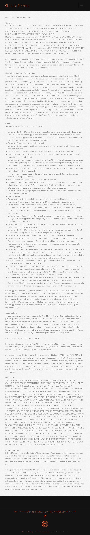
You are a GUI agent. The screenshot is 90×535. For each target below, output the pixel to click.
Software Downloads (52, 511)
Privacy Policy (27, 532)
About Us (51, 512)
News (21, 511)
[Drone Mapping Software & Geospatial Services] (17, 5)
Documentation (69, 511)
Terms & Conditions (42, 532)
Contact (60, 512)
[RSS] (45, 516)
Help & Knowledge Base (36, 512)
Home (16, 511)
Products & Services (33, 511)
